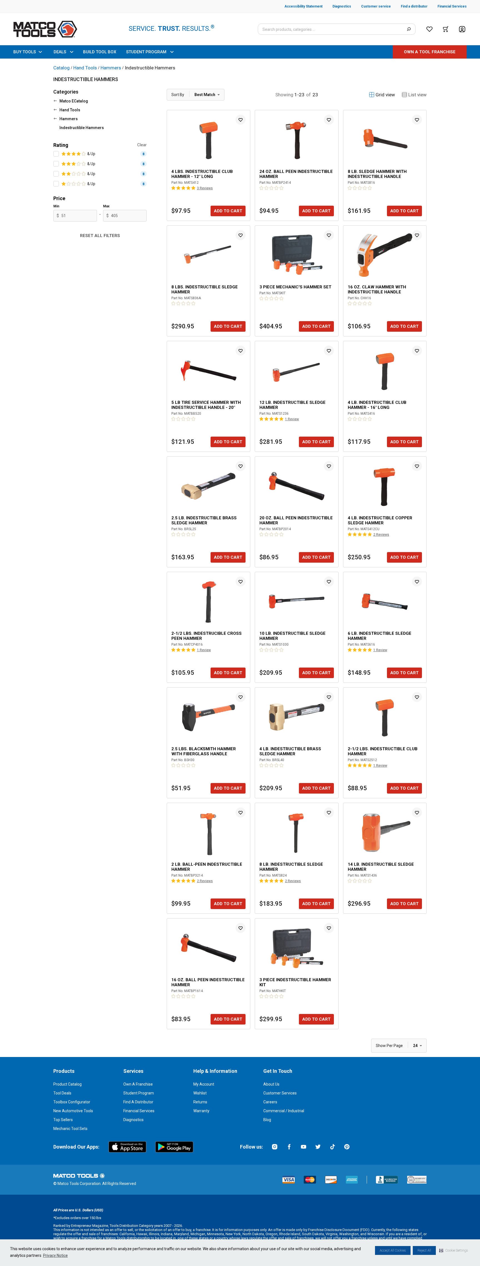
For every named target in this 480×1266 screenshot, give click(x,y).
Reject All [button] (424, 1250)
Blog (267, 1119)
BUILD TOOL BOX (99, 51)
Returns (200, 1102)
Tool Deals (62, 1093)
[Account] (462, 29)
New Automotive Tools (73, 1111)
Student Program (138, 1093)
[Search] (408, 29)
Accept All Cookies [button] (393, 1250)
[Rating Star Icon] (64, 154)
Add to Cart (228, 210)
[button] (453, 1250)
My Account (203, 1084)
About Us (271, 1084)
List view (417, 94)
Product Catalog (67, 1084)
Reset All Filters (100, 235)
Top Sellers (63, 1119)
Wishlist (200, 1093)
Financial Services (138, 1111)
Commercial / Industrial (283, 1111)
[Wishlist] (429, 29)
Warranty (201, 1111)
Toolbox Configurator (71, 1102)
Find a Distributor (138, 1102)
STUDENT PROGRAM (146, 51)
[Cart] (445, 29)
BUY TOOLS (24, 51)
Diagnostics (133, 1119)
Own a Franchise (138, 1084)
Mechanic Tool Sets (70, 1128)
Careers (270, 1102)
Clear (142, 144)
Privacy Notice (55, 1255)
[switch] (56, 154)
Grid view (385, 94)
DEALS (60, 51)
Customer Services (280, 1093)
